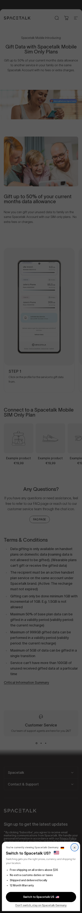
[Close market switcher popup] (41, 456)
